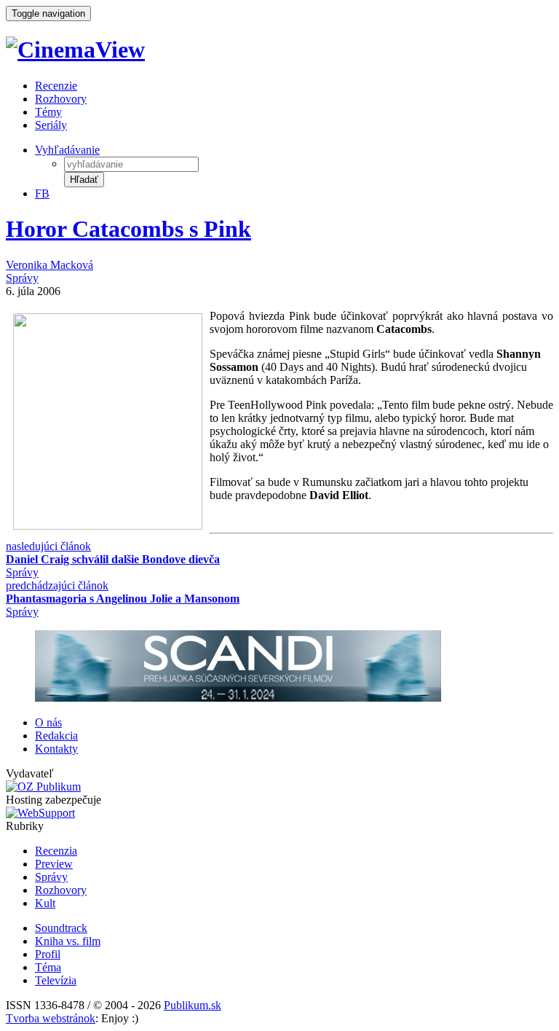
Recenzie (56, 85)
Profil (47, 954)
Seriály (51, 125)
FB (42, 193)
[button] (84, 179)
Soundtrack (61, 928)
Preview (54, 864)
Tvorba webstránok (50, 1018)
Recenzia (56, 850)
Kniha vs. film (67, 941)
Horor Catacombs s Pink (128, 229)
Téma (48, 967)
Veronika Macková (49, 265)
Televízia (55, 980)
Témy (48, 112)
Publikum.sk (192, 1005)
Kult (45, 903)
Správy (22, 278)
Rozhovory (61, 99)
